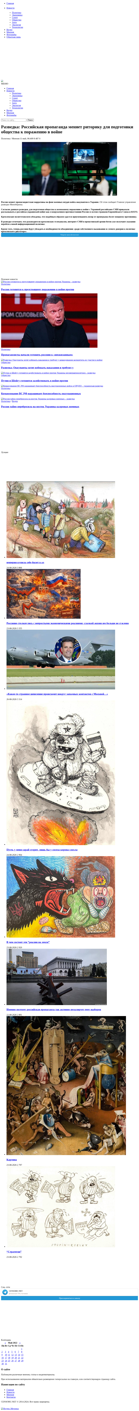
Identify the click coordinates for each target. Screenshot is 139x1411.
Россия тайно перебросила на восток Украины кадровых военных (40, 406)
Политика (16, 12)
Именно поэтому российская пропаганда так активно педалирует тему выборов (54, 1009)
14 (19, 1355)
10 (6, 1355)
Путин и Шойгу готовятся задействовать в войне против (34, 380)
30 (2, 1364)
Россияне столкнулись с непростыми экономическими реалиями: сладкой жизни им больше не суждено (68, 623)
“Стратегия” (14, 1251)
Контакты (11, 1397)
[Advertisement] (69, 59)
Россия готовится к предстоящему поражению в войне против (37, 289)
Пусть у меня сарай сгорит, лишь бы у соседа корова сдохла (42, 849)
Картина (12, 1159)
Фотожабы (11, 34)
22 (22, 1358)
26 (12, 1361)
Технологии (17, 27)
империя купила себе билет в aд (25, 562)
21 (19, 1358)
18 (9, 1358)
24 (6, 1361)
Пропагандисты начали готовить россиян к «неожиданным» (37, 354)
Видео (9, 30)
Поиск (30, 120)
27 (16, 1361)
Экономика (17, 15)
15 (22, 1355)
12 (12, 1355)
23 (2, 1361)
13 (16, 1355)
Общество (16, 20)
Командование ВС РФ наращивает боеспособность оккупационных (41, 393)
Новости (11, 8)
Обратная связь (14, 37)
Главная (10, 3)
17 (6, 1358)
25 (9, 1361)
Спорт (15, 17)
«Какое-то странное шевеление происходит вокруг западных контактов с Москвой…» (57, 694)
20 (16, 1358)
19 (12, 1358)
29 (22, 1361)
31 (6, 1364)
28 (19, 1361)
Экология (16, 25)
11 (9, 1355)
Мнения (10, 32)
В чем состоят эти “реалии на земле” (28, 942)
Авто (14, 22)
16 (2, 1358)
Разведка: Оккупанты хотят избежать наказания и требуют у (37, 367)
